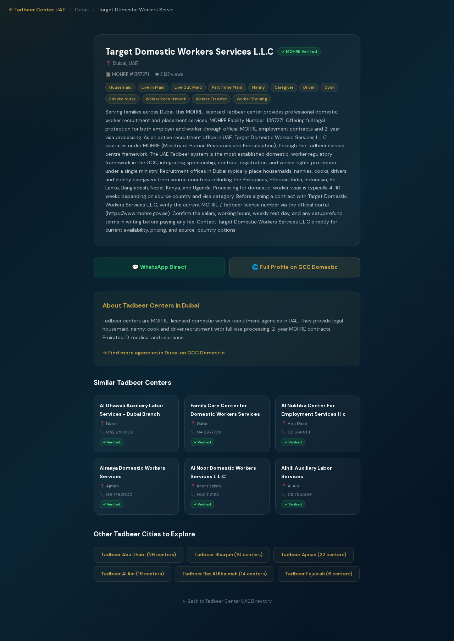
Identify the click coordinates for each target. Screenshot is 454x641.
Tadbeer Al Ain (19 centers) (132, 574)
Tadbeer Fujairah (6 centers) (318, 574)
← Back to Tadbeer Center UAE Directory (227, 601)
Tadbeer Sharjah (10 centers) (228, 555)
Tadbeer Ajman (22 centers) (313, 555)
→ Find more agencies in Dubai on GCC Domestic (164, 352)
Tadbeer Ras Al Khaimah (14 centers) (224, 574)
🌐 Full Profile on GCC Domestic (295, 267)
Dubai (82, 9)
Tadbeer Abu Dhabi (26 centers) (138, 555)
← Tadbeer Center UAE (37, 9)
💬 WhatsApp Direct (159, 267)
